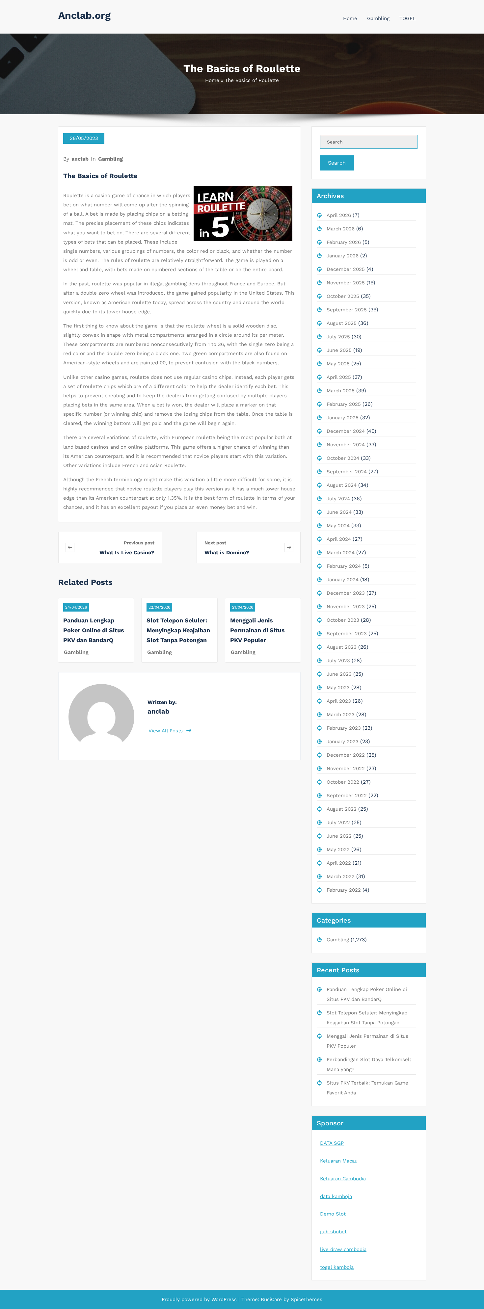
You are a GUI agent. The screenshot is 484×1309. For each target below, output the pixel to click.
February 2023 (344, 728)
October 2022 (343, 782)
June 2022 (339, 836)
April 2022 (339, 863)
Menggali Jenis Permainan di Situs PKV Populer (257, 630)
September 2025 (347, 310)
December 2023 (346, 593)
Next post (215, 542)
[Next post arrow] (288, 547)
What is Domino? (226, 552)
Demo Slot (333, 1214)
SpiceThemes (305, 1299)
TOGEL (407, 18)
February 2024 (344, 566)
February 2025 (344, 404)
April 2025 (339, 377)
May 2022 (338, 849)
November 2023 (346, 607)
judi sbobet (333, 1232)
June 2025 (339, 350)
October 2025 (343, 296)
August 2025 (342, 323)
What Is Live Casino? (126, 552)
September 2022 (347, 795)
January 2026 (343, 256)
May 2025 (338, 364)
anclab (80, 159)
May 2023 (338, 688)
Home (350, 18)
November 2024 (346, 445)
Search (337, 163)
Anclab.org (84, 15)
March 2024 (341, 553)
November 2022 (346, 769)
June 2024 (339, 512)
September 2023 (347, 634)
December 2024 (346, 431)
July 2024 (338, 499)
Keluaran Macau (339, 1161)
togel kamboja (337, 1267)
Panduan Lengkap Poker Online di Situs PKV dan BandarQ (93, 630)
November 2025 (346, 283)
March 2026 (341, 229)
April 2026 (339, 215)
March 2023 (341, 715)
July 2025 (338, 337)
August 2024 (342, 485)
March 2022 (341, 876)
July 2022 (338, 822)
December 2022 (346, 755)
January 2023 (343, 742)
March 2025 (341, 391)
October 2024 (343, 458)
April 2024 (339, 539)
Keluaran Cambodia (343, 1179)
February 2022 (344, 890)
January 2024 (343, 580)
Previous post (139, 542)
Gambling (378, 18)
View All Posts (166, 731)
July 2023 (338, 661)
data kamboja (336, 1196)
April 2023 (339, 701)
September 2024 (347, 472)
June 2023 (339, 674)
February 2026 (344, 242)
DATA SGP (332, 1143)
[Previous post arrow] (80, 547)
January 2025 (343, 418)
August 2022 (342, 809)
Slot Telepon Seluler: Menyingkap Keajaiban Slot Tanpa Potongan (178, 630)
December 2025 (346, 269)
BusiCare (272, 1299)
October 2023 (343, 620)
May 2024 (338, 526)
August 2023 (342, 647)
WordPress (224, 1299)
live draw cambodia (343, 1249)
